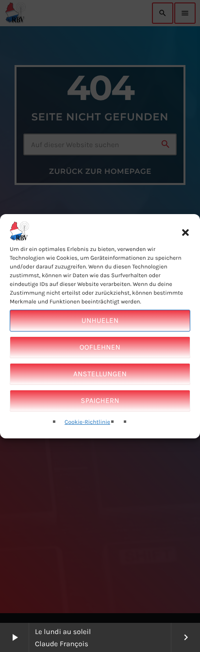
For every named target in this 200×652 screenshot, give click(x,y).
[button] (185, 232)
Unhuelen (100, 320)
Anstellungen (100, 373)
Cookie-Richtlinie (87, 422)
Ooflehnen (100, 347)
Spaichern (100, 400)
